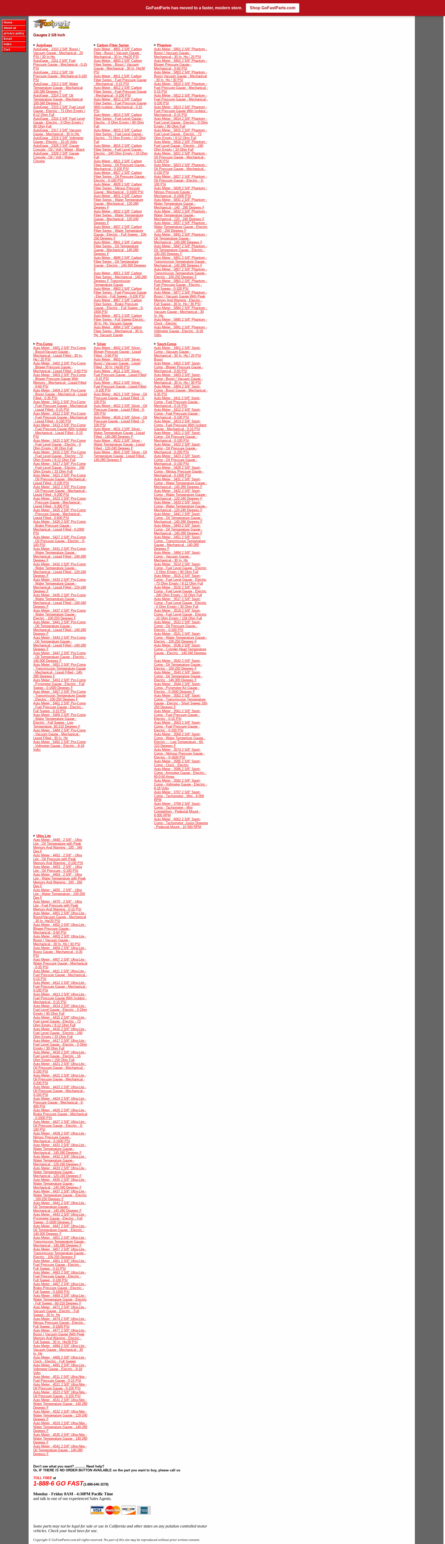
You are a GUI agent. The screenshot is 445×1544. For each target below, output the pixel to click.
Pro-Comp (44, 344)
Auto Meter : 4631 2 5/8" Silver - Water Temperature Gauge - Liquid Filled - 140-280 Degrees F (119, 433)
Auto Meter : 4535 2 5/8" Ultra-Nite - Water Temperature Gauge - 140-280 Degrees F (60, 1438)
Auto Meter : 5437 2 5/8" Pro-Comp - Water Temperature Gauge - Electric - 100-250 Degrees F (59, 614)
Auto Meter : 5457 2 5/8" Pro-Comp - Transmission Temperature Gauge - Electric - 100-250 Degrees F (59, 695)
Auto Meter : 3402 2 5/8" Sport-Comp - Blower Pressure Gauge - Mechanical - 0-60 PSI (178, 367)
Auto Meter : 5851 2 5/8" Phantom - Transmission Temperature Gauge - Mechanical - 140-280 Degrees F (180, 261)
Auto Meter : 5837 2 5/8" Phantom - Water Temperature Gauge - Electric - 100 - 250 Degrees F (181, 227)
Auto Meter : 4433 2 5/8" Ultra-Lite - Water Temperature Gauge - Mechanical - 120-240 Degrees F (59, 1172)
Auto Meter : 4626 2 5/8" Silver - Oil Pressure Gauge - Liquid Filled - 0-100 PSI (120, 421)
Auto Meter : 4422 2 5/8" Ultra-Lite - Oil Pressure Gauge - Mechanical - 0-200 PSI (59, 1079)
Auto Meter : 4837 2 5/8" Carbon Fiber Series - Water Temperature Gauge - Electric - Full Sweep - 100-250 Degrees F (120, 232)
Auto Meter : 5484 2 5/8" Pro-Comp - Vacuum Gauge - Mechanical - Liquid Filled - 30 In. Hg (59, 734)
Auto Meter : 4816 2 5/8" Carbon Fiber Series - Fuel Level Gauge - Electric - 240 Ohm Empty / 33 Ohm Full (121, 151)
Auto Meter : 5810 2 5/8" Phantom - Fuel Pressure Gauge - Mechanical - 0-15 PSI (181, 87)
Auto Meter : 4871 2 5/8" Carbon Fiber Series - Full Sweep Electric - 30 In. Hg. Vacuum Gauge (120, 319)
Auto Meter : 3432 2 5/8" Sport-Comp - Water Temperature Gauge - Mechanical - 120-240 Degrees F (180, 494)
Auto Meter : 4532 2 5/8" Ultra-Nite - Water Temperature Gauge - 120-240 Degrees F (60, 1415)
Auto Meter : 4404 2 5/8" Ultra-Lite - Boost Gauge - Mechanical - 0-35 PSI (59, 952)
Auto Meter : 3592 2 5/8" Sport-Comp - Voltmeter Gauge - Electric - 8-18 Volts (180, 784)
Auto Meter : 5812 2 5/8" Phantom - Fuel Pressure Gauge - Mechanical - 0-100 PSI (181, 99)
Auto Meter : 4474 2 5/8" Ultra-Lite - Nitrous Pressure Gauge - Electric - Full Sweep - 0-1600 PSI (59, 1322)
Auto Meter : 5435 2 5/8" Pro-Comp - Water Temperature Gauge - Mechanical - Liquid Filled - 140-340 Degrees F (59, 601)
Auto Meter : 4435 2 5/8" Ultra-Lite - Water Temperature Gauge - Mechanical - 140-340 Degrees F (59, 1183)
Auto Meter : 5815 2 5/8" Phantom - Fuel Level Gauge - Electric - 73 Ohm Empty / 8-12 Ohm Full (180, 134)
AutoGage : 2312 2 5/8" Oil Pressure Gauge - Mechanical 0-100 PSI (60, 76)
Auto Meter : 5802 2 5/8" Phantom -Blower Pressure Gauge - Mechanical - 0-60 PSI (180, 64)
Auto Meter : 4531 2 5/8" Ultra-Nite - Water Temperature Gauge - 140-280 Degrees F (60, 1404)
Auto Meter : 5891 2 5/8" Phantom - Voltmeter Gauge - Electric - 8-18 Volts (180, 331)
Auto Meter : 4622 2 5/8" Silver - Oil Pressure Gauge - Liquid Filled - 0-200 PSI (120, 409)
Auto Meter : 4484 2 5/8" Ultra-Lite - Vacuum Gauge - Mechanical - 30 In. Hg (59, 1349)
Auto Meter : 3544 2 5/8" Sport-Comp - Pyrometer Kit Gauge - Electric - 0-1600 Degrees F (177, 688)
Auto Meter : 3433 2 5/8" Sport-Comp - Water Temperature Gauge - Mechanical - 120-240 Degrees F (180, 506)
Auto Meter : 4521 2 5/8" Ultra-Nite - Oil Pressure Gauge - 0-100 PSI (60, 1386)
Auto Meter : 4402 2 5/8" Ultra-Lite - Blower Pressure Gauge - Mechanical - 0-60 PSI (59, 928)
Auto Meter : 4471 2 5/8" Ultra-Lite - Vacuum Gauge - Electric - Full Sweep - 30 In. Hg (59, 1311)
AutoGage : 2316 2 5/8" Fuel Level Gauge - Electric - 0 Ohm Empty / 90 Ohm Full (59, 122)
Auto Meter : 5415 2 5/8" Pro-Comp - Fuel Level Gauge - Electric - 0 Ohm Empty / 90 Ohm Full (59, 444)
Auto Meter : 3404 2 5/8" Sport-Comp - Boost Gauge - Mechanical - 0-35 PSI (181, 390)
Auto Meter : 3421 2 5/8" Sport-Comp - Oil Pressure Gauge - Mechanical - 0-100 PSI (177, 436)
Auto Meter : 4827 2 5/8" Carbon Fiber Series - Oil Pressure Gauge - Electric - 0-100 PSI (120, 176)
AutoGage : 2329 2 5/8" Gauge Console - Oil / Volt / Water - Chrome (56, 157)
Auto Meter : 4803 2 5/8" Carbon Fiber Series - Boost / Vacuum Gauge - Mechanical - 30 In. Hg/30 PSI (119, 66)
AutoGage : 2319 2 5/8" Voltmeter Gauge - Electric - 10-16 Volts (58, 140)
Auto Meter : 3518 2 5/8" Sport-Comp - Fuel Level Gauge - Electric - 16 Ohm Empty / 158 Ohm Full (180, 614)
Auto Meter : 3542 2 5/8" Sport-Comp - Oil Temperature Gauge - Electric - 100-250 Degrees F (178, 664)
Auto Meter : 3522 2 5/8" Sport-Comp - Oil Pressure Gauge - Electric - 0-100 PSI (177, 626)
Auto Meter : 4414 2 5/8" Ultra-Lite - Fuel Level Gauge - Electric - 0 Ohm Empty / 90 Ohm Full (60, 1010)
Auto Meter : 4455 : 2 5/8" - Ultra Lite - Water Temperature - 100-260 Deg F (59, 894)
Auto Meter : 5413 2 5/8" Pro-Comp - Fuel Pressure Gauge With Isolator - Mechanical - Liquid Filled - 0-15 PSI (60, 431)
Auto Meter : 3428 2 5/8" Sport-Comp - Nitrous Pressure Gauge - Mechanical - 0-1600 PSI (179, 471)
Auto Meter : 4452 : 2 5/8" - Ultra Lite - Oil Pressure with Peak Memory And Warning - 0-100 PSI (58, 859)
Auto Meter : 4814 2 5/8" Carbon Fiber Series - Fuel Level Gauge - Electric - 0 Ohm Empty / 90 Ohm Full (119, 120)
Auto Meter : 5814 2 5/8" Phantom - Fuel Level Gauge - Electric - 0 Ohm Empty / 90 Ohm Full (181, 122)
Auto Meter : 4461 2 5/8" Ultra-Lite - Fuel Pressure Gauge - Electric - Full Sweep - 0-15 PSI (59, 1264)
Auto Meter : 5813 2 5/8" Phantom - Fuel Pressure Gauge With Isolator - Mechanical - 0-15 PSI (181, 111)
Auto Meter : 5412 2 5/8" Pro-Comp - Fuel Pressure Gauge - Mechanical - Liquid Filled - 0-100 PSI (60, 417)
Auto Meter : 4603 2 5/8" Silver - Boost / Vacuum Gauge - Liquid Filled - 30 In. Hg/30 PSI (118, 363)
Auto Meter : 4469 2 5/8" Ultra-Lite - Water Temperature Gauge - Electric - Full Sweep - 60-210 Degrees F (60, 1299)
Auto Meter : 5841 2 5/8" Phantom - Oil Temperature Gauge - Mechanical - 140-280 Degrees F (180, 238)
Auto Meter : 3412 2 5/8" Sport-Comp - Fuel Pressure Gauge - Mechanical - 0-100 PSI (177, 413)
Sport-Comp (166, 344)
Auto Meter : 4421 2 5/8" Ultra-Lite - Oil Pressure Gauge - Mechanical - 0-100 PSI (59, 1067)
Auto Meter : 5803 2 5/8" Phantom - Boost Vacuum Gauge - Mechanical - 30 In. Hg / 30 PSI (180, 76)
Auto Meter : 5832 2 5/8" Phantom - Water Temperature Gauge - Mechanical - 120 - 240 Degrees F (180, 215)
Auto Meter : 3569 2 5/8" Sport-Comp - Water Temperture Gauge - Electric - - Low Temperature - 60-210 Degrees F (179, 740)
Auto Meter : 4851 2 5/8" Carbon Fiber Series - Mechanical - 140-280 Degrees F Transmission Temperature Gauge (120, 279)
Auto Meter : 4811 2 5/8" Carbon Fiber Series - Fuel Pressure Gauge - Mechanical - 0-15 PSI (120, 80)
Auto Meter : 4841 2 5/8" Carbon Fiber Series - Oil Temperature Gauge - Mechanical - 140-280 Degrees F (118, 248)
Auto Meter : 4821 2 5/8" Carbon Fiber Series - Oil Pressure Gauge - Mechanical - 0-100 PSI (120, 165)
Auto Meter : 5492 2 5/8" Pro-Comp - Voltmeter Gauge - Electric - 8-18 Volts (59, 746)
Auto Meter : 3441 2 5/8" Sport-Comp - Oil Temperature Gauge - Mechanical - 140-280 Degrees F (178, 518)
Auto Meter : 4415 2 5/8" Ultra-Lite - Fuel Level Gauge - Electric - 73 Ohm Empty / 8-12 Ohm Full (59, 1021)
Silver (101, 344)
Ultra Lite (43, 836)
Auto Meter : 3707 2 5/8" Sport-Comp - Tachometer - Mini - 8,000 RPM (179, 796)
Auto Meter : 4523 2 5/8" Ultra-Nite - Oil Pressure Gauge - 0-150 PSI (60, 1394)
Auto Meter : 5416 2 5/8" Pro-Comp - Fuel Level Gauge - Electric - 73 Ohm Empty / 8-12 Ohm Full (59, 456)
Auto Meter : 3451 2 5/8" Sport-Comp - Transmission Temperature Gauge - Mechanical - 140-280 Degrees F (180, 543)
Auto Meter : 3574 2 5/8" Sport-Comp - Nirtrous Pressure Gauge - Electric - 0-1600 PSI (179, 753)
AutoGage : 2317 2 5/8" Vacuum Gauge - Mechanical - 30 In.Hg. (57, 132)
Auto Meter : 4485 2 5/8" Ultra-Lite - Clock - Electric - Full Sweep (59, 1359)
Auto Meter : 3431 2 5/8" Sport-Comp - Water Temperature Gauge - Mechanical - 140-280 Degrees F (180, 483)
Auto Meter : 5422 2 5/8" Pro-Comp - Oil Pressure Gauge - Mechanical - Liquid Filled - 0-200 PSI (60, 491)
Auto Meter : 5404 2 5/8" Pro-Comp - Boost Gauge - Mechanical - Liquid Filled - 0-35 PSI (60, 394)
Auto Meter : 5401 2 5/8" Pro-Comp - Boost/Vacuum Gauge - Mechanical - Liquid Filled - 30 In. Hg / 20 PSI (59, 353)
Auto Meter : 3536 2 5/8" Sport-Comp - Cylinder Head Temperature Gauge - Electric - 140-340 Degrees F (180, 651)
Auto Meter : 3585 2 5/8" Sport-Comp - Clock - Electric (177, 763)
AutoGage (44, 45)
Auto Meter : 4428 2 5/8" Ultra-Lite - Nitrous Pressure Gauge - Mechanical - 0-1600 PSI (59, 1137)
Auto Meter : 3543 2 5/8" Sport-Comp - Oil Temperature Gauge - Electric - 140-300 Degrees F (178, 676)
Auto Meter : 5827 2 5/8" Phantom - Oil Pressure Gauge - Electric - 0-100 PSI (180, 180)
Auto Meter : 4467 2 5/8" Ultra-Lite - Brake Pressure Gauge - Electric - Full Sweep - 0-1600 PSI (59, 1288)
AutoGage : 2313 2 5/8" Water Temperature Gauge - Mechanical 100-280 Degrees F (58, 87)
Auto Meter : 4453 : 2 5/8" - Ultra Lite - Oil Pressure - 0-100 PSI (57, 869)
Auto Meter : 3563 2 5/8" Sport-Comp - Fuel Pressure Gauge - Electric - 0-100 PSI (177, 726)
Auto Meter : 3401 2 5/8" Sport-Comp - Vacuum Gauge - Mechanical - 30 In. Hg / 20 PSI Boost (177, 353)
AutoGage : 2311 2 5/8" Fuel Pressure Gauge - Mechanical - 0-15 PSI (60, 64)
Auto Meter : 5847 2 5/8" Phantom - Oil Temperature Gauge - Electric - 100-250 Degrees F (180, 250)
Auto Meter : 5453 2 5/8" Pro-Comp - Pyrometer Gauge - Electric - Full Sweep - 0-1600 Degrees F (59, 684)
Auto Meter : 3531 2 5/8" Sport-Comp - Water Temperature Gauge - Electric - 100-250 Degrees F (180, 637)
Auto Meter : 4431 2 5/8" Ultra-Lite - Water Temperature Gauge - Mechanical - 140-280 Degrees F (59, 1149)
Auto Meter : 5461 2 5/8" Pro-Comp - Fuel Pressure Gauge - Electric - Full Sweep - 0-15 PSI (59, 707)
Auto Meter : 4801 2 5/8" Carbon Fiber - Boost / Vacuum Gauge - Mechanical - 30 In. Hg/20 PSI (118, 53)
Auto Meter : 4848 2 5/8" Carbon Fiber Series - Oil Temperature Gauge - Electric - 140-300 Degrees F (120, 263)
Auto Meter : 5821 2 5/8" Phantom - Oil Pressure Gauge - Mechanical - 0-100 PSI (180, 157)
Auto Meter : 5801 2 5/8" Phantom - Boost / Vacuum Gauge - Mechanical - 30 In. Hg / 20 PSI (180, 53)
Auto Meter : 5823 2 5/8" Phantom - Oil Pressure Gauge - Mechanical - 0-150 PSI (180, 169)
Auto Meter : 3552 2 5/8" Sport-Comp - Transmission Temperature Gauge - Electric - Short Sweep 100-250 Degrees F (181, 701)
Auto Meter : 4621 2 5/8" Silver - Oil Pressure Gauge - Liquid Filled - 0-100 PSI (120, 398)
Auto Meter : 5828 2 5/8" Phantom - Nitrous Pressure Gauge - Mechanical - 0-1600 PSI (180, 192)
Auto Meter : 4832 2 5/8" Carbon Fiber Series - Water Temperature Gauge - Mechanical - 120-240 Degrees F (118, 217)
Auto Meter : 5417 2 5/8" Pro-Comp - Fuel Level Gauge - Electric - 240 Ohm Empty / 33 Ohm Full (59, 467)
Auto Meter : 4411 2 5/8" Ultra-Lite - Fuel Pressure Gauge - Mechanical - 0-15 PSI (60, 975)
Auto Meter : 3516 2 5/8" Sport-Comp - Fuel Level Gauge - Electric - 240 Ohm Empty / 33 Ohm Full (180, 591)
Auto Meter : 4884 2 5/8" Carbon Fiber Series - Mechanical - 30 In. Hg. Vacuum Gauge (118, 331)
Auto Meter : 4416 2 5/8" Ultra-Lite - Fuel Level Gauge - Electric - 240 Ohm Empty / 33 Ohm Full (59, 1033)
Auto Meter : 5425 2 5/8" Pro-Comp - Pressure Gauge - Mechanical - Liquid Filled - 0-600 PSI (59, 514)
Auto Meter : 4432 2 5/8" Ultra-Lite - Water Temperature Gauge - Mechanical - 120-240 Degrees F (59, 1160)
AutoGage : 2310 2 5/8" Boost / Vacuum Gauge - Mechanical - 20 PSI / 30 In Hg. (58, 53)
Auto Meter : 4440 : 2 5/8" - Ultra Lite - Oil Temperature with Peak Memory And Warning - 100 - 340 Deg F (57, 845)
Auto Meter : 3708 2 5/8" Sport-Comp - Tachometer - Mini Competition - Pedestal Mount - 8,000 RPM (177, 809)
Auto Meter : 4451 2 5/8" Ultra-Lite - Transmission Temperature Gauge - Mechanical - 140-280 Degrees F (59, 1241)
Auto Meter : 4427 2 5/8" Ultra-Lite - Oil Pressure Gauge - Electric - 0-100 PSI (59, 1125)
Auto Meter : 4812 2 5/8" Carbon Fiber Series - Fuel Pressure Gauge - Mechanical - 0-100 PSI (120, 91)
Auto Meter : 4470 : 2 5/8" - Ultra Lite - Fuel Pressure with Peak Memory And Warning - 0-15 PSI (57, 905)
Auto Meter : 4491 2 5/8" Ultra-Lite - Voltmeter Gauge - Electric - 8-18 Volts (59, 1369)
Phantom (164, 45)
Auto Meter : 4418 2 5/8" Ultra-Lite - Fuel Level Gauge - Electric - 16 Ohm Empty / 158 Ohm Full (59, 1056)
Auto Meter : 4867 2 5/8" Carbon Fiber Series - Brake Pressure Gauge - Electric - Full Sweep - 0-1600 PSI (118, 306)
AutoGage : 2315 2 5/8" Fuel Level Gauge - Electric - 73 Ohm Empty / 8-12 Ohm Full (59, 111)
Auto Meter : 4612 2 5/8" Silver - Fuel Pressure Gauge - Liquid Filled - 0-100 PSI (120, 386)
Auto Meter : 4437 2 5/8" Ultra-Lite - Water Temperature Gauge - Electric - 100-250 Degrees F (60, 1195)
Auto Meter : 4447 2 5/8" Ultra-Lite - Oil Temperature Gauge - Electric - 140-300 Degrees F (59, 1230)
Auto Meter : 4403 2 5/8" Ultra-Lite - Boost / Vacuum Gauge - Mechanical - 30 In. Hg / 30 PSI (59, 940)
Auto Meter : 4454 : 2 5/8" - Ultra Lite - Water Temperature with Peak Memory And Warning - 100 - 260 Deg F (59, 880)
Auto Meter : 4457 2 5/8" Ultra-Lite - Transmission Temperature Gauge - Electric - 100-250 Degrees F (59, 1253)
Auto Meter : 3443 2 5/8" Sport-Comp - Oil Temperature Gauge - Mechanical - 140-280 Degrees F (178, 529)
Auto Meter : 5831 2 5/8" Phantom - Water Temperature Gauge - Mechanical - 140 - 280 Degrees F (180, 203)
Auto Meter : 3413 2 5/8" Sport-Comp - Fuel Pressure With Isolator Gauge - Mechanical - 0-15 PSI (180, 425)
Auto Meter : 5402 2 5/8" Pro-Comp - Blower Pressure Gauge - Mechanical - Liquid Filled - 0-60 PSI (60, 367)
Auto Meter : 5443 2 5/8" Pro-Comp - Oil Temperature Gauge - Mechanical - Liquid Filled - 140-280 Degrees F (59, 643)
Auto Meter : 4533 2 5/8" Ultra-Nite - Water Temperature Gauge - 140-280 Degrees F (60, 1427)
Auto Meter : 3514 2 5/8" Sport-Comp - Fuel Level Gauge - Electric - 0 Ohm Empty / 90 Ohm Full (180, 568)
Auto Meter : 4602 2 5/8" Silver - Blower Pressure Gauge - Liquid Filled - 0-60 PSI (118, 351)
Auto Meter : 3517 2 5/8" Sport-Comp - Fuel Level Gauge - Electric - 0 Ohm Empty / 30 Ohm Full (180, 603)
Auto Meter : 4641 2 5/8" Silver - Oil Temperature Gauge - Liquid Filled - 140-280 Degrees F (120, 456)
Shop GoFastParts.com (272, 8)
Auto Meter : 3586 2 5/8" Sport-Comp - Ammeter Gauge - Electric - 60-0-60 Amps (180, 773)
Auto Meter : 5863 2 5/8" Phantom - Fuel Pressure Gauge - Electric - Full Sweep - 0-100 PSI (180, 285)
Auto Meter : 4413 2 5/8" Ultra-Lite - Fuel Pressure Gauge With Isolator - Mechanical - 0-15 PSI (60, 998)
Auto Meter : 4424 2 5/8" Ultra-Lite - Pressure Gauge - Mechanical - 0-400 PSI (59, 1102)
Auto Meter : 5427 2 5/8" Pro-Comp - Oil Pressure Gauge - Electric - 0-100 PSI (59, 541)
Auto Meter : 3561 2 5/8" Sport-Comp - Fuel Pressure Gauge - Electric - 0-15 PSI (177, 715)
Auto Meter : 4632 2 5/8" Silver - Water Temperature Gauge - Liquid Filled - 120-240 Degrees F (119, 444)
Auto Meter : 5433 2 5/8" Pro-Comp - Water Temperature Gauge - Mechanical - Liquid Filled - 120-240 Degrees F (59, 585)
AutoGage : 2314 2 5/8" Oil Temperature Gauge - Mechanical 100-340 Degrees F (58, 99)
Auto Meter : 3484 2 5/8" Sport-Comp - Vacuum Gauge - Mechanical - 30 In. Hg (177, 556)
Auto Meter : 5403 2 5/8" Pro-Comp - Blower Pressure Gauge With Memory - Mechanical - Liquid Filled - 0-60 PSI (59, 380)
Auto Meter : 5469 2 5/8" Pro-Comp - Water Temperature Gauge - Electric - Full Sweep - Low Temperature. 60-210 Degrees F (59, 720)
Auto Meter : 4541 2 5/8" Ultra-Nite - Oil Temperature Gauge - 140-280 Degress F (60, 1450)
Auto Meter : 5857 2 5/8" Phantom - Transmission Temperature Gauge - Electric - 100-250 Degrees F (180, 273)
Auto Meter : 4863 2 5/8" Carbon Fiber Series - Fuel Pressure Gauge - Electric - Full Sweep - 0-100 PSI (120, 292)
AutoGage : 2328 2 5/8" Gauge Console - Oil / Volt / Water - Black (59, 147)
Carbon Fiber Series (113, 45)
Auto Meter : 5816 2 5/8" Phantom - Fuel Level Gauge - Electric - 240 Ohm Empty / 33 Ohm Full (180, 145)
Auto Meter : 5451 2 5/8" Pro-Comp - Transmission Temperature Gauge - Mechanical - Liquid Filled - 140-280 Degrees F (59, 670)
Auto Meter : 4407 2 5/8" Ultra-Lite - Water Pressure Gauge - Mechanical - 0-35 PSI (60, 963)
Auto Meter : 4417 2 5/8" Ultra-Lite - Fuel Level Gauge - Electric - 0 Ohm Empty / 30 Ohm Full (60, 1044)
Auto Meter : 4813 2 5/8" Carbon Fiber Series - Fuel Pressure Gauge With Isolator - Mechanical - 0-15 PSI (120, 105)
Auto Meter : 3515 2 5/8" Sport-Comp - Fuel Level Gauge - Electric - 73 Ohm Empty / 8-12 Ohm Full (180, 579)
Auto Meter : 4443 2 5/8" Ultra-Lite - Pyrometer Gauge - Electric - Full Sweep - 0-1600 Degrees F (59, 1218)
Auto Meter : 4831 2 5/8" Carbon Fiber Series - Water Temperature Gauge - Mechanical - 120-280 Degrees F (118, 201)
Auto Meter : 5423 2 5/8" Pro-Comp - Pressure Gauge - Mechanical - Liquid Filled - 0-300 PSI (59, 502)
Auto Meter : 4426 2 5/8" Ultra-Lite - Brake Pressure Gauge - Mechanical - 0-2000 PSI (60, 1114)
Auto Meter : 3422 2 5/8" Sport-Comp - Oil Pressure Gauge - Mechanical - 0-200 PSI (177, 448)
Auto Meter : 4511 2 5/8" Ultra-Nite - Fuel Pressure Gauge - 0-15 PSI (60, 1379)
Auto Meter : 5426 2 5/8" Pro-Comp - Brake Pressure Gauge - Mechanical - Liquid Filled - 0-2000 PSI (59, 527)
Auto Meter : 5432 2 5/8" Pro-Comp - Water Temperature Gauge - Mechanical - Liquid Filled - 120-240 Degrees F (59, 570)
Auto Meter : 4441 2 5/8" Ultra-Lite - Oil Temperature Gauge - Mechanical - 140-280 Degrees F (59, 1207)
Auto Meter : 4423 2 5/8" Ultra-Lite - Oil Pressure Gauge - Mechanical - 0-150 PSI (59, 1091)
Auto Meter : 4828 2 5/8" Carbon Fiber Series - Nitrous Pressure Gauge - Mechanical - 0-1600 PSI (118, 188)
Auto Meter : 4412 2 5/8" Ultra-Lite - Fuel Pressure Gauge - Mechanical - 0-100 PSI (60, 986)
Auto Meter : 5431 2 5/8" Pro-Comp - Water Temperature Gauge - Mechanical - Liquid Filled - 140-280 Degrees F (59, 554)
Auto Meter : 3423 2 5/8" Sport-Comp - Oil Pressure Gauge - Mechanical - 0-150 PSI (177, 460)
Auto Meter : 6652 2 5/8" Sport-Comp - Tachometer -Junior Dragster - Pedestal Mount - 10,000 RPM (181, 823)
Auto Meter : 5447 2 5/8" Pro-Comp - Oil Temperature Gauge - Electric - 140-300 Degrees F (59, 657)
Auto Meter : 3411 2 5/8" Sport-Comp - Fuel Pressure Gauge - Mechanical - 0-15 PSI (177, 402)
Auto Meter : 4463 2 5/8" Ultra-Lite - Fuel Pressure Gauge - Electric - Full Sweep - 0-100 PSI (59, 1276)
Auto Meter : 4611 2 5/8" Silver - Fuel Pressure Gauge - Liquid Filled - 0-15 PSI (120, 375)
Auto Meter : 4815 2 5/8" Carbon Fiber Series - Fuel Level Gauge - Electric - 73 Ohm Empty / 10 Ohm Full (120, 136)
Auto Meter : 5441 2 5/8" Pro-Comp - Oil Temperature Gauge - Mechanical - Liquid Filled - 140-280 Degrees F (59, 628)
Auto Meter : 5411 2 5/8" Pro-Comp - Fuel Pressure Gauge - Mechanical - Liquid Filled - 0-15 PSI (60, 406)
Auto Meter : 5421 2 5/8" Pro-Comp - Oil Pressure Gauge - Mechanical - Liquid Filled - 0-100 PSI (60, 479)
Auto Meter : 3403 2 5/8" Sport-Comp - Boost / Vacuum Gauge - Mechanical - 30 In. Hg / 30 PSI (178, 379)
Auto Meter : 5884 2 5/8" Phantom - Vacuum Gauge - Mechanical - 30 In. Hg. (180, 312)
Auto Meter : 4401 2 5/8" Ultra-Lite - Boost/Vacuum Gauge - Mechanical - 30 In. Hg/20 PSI (59, 917)
